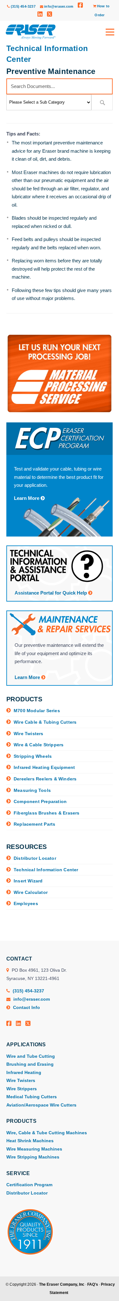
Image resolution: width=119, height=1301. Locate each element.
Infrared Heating (23, 1072)
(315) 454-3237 (23, 6)
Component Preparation (40, 801)
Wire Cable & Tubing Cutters (45, 722)
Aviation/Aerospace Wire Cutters (41, 1104)
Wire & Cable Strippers (38, 744)
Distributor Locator (35, 858)
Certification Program (29, 1184)
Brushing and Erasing (30, 1064)
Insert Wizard (28, 880)
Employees (26, 903)
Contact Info (26, 1007)
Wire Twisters (28, 733)
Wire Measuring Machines (34, 1148)
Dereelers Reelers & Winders (45, 778)
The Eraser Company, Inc (61, 1284)
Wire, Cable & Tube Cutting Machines (46, 1132)
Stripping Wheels (33, 756)
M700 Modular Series (37, 710)
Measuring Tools (32, 790)
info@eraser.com (58, 6)
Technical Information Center (46, 869)
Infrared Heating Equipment (44, 767)
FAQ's (92, 1284)
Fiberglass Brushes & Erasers (47, 812)
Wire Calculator (31, 892)
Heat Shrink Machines (30, 1140)
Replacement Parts (34, 824)
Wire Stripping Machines (32, 1156)
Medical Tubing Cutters (31, 1096)
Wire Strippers (21, 1088)
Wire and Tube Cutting (30, 1056)
